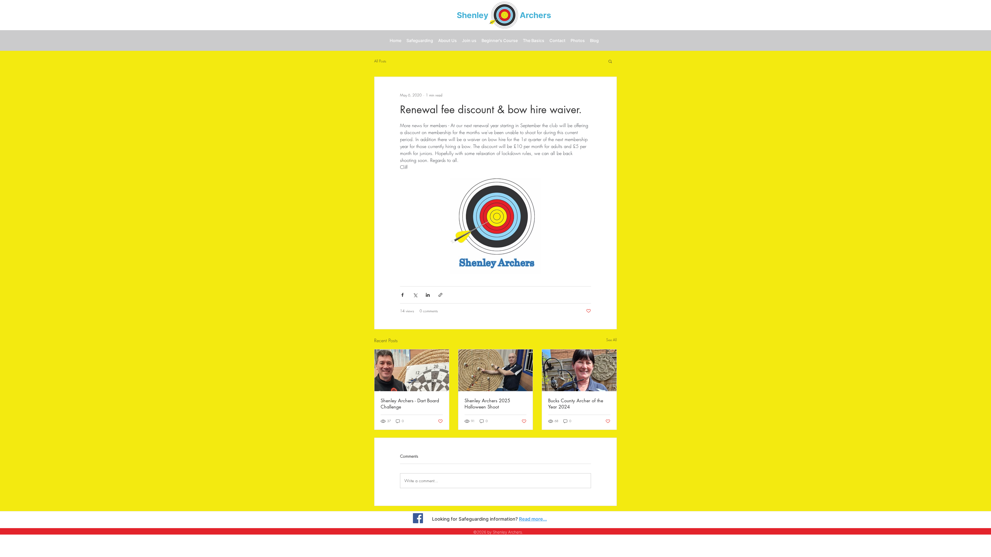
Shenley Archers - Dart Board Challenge (410, 403)
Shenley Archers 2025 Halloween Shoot (487, 403)
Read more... (533, 519)
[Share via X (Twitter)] (415, 294)
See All (611, 339)
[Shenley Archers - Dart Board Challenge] (411, 370)
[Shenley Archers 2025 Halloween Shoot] (495, 370)
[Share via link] (440, 294)
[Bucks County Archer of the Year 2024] (579, 370)
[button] (610, 61)
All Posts (380, 61)
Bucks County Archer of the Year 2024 (575, 403)
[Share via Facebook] (402, 294)
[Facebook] (418, 518)
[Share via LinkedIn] (427, 294)
